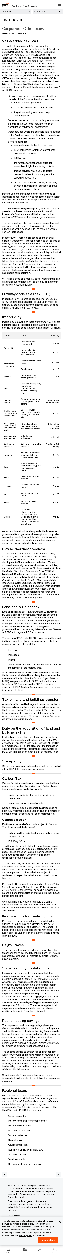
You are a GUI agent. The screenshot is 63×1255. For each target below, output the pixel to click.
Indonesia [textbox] (7, 11)
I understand (48, 1240)
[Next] (58, 1174)
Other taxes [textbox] (40, 11)
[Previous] (4, 1174)
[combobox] (15, 11)
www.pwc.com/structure (43, 1194)
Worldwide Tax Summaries (25, 6)
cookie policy (25, 1235)
